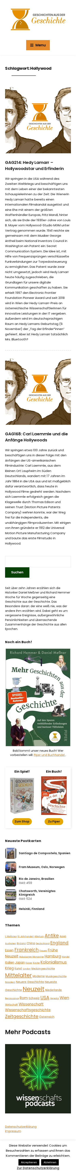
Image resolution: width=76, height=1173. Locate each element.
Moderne (39, 976)
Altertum (39, 936)
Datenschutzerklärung (20, 1127)
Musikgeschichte (56, 976)
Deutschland (42, 943)
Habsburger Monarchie (31, 956)
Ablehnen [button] (50, 1162)
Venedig (54, 998)
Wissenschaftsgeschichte (28, 1009)
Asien (63, 936)
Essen (9, 950)
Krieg (9, 968)
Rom (24, 997)
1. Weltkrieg (11, 936)
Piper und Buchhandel (49, 755)
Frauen (43, 950)
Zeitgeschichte (21, 1016)
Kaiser (29, 962)
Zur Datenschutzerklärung (38, 1168)
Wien (64, 998)
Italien (9, 962)
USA (44, 997)
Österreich (46, 1017)
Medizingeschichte (43, 968)
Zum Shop (22, 821)
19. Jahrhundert (25, 936)
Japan (20, 962)
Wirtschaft (11, 1004)
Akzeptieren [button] (29, 1162)
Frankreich (26, 950)
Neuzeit (33, 989)
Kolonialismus (54, 962)
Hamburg (53, 956)
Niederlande (53, 990)
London (27, 968)
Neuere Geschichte (30, 982)
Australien (10, 943)
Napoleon (10, 982)
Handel (66, 956)
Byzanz (21, 943)
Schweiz (34, 998)
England (59, 943)
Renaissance (12, 998)
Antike (52, 935)
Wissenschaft (31, 1004)
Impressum (13, 1131)
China (31, 943)
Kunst (18, 968)
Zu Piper (54, 821)
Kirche (36, 962)
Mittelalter (18, 975)
